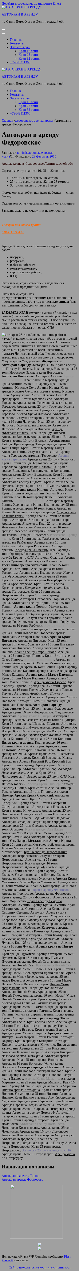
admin (20, 152)
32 (52, 170)
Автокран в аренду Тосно (20, 1175)
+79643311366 (20, 62)
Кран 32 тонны (29, 58)
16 (39, 170)
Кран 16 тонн (28, 51)
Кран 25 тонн (28, 54)
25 (44, 170)
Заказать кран (20, 47)
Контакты (17, 43)
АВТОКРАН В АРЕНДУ (20, 14)
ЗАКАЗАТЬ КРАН (15, 312)
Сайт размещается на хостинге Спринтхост (40, 1267)
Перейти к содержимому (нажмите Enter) (31, 3)
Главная (15, 39)
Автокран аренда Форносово (22, 1179)
